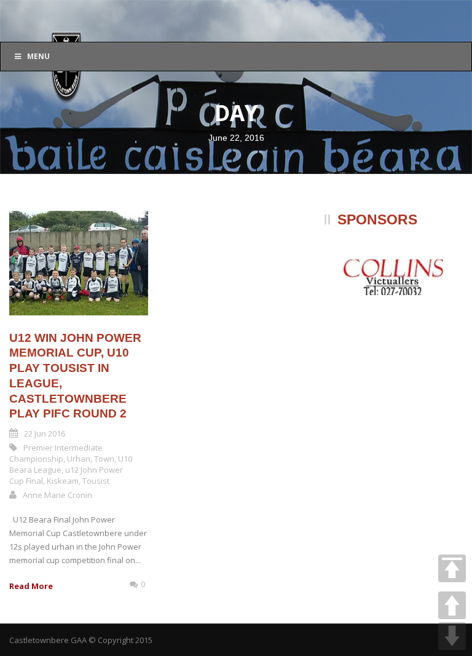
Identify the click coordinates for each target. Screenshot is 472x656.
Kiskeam (63, 480)
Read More (31, 585)
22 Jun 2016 (44, 433)
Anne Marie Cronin (57, 494)
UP (452, 605)
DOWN (452, 636)
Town (104, 458)
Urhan (78, 458)
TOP (452, 568)
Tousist (95, 480)
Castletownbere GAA (48, 640)
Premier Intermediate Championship (56, 453)
